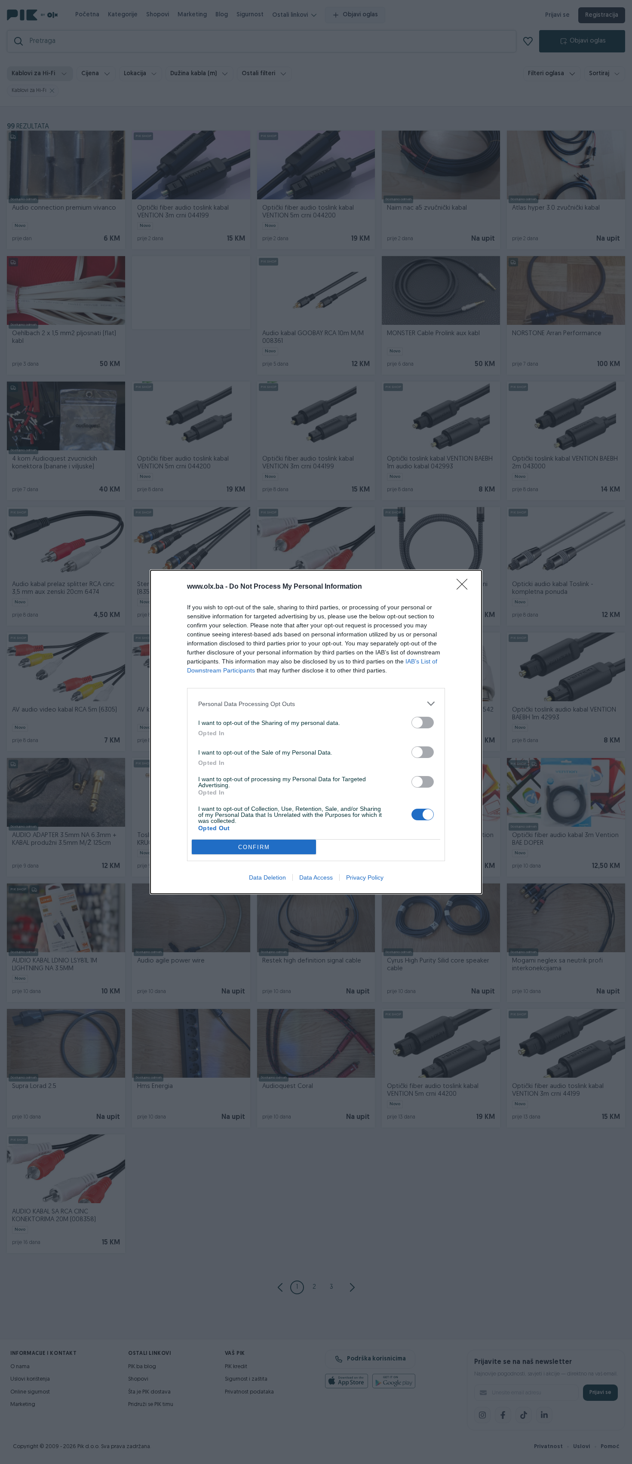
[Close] (465, 587)
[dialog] (316, 732)
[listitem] (316, 703)
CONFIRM (254, 847)
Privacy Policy (364, 877)
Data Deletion (267, 877)
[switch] (422, 722)
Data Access (316, 877)
